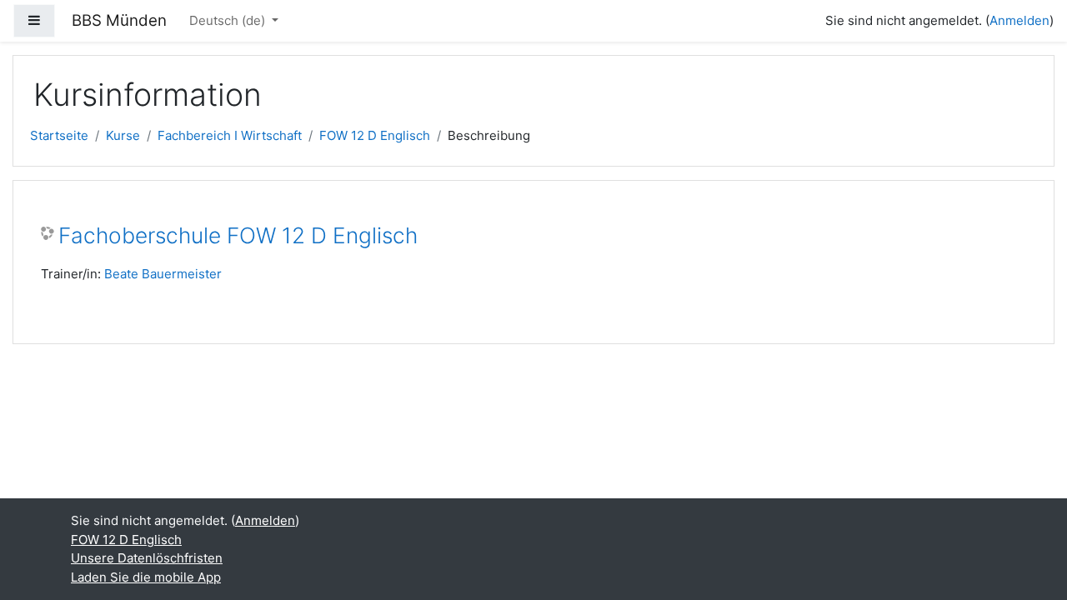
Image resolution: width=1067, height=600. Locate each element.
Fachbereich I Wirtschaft (230, 135)
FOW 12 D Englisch (374, 135)
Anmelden (1019, 20)
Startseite (59, 135)
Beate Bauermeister (163, 274)
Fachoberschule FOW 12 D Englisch (238, 235)
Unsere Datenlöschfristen (147, 558)
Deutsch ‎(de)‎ (228, 20)
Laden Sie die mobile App (146, 577)
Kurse (123, 135)
